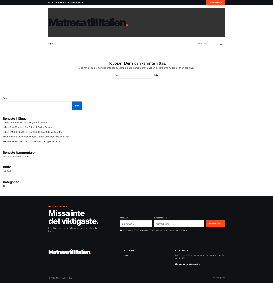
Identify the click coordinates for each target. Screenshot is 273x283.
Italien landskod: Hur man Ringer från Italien (25, 122)
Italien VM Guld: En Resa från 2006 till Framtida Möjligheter (32, 132)
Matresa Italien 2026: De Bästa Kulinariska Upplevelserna (31, 141)
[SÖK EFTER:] (206, 43)
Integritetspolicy (219, 278)
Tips (50, 44)
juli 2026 (7, 171)
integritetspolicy (180, 230)
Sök (5, 98)
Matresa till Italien (88, 22)
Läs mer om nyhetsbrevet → (187, 264)
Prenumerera (215, 2)
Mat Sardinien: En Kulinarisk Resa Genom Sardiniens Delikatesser (36, 136)
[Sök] (221, 43)
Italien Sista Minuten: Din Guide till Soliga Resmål (27, 127)
